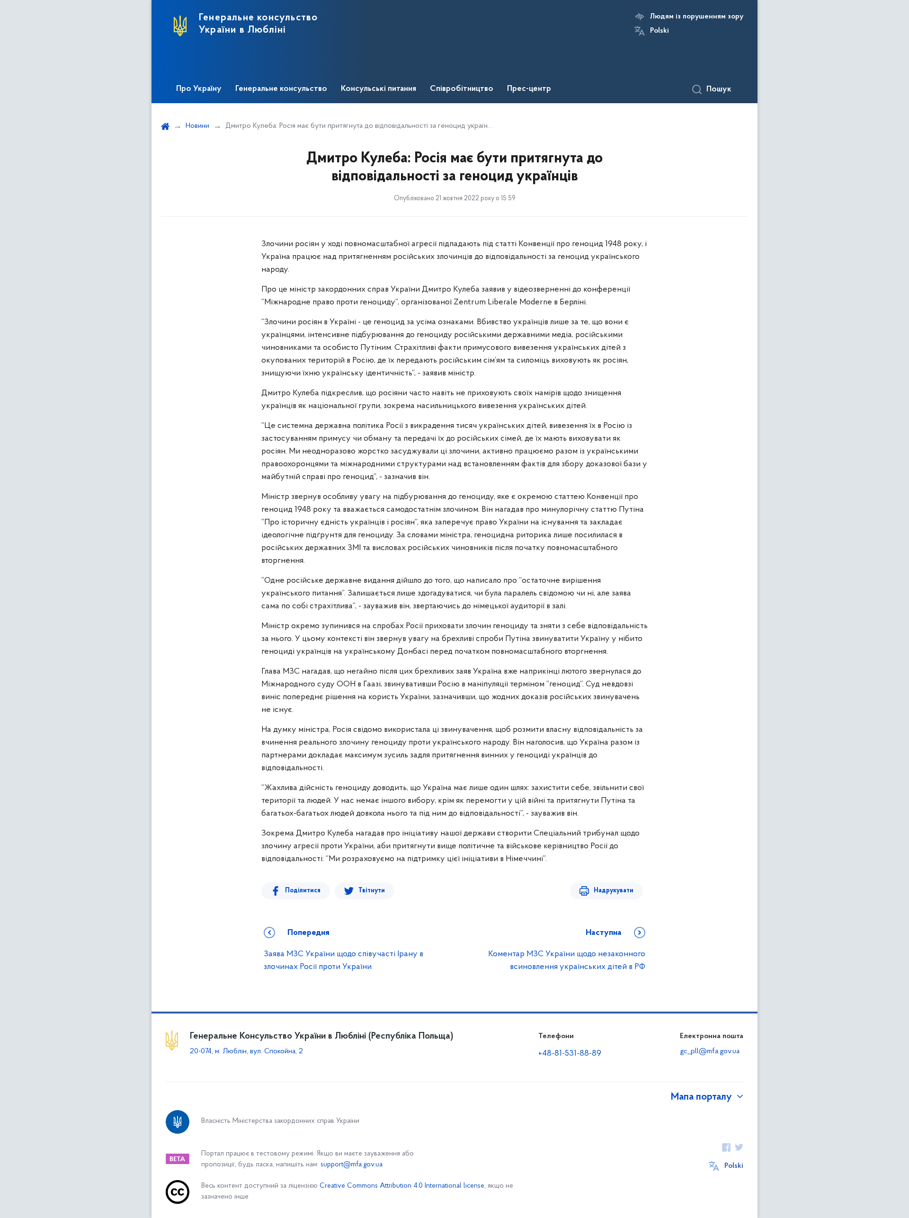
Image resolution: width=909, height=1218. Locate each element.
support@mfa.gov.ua (352, 1164)
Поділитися (303, 890)
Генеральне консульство (281, 89)
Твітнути (371, 890)
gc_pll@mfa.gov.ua (710, 1051)
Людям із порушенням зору (696, 16)
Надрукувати (613, 890)
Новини (197, 126)
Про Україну (199, 89)
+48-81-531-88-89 (569, 1053)
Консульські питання (378, 89)
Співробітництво (461, 89)
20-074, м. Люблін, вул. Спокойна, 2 (246, 1051)
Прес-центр (529, 89)
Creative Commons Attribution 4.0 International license (402, 1186)
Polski (659, 31)
